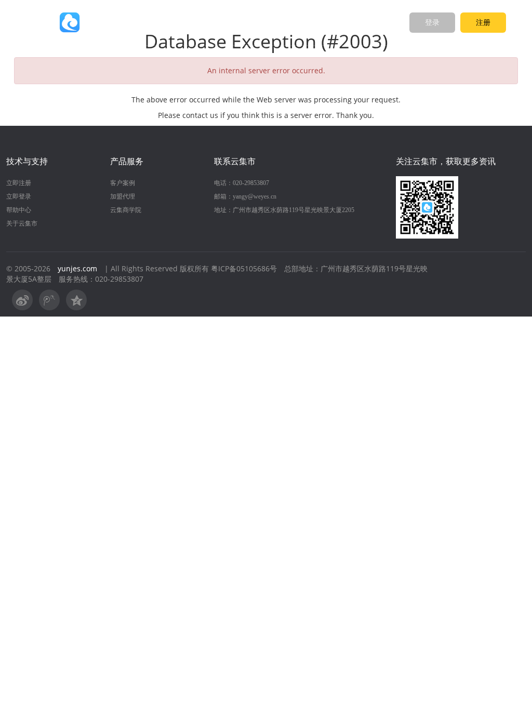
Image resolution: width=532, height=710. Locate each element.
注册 (483, 23)
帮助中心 (18, 210)
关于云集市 (21, 223)
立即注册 (18, 183)
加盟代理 (122, 196)
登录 (432, 23)
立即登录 (18, 196)
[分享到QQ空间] (76, 300)
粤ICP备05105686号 (244, 268)
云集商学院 (125, 210)
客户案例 (122, 183)
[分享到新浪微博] (22, 300)
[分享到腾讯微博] (49, 300)
